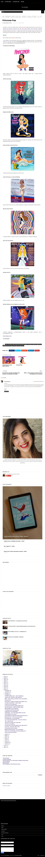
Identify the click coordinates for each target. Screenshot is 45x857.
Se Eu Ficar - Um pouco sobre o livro (12, 726)
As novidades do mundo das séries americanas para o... (16, 715)
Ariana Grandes (8, 16)
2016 (5, 686)
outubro (7, 693)
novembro (7, 691)
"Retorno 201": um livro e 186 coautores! (13, 697)
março (6, 741)
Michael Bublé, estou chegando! (11, 708)
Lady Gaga (28, 16)
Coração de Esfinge (7, 759)
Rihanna (34, 17)
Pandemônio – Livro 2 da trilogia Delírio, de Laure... (15, 712)
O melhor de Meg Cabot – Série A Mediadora (14, 695)
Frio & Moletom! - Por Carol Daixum (12, 718)
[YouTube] (38, 855)
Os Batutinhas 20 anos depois (11, 728)
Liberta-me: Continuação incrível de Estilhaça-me (15, 731)
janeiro (6, 744)
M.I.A (38, 16)
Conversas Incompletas (10, 723)
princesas (12, 17)
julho (6, 735)
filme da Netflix (4, 829)
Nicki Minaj (7, 17)
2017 (5, 685)
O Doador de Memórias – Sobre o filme (13, 702)
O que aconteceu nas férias (10, 732)
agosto (6, 734)
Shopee (22, 1)
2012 (5, 747)
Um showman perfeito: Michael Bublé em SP (14, 705)
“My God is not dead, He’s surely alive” (13, 722)
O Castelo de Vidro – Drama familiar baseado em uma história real (21, 626)
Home (2, 1)
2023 (5, 676)
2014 (5, 689)
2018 (5, 683)
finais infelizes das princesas (30, 28)
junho (6, 737)
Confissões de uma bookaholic (11, 711)
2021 (5, 679)
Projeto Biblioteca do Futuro (11, 714)
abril (6, 739)
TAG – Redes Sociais (9, 721)
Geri (20, 16)
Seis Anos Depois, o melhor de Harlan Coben (14, 707)
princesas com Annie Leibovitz (36, 29)
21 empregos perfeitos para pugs (12, 709)
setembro (7, 694)
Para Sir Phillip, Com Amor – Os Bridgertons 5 (17, 631)
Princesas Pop (19, 365)
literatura (3, 831)
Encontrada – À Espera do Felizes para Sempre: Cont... (16, 701)
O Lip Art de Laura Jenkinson (11, 704)
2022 (5, 678)
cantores (13, 16)
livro (2, 834)
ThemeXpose (7, 855)
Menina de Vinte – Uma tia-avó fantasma (13, 716)
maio (6, 738)
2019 (5, 682)
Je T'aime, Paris (8, 1)
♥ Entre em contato (6, 785)
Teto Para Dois (6, 758)
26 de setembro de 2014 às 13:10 (38, 381)
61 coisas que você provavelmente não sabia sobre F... (16, 725)
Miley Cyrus (35, 344)
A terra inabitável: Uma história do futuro (11, 764)
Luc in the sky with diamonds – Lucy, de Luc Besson (15, 719)
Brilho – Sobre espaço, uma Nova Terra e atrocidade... (16, 698)
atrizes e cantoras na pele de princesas (21, 29)
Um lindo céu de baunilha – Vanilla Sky (15, 636)
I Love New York (15, 1)
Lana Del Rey (34, 16)
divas (17, 16)
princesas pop (24, 17)
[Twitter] (43, 855)
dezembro (7, 690)
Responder (6, 391)
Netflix (3, 825)
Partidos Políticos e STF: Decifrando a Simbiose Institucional (15, 760)
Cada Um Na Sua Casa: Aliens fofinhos (7, 365)
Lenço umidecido (6, 761)
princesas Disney (18, 17)
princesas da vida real (18, 28)
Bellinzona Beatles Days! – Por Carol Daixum (14, 729)
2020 (5, 680)
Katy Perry (24, 16)
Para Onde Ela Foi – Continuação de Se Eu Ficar (17, 620)
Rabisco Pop (30, 17)
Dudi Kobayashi (7, 381)
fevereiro (7, 742)
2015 (5, 687)
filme (2, 827)
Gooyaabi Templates (18, 855)
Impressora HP (6, 762)
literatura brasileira (5, 832)
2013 (5, 745)
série (2, 836)
